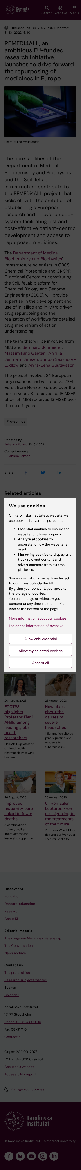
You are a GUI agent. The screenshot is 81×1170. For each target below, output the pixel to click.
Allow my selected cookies (41, 650)
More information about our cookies (38, 618)
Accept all (40, 662)
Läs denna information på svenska (36, 626)
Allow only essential (40, 638)
